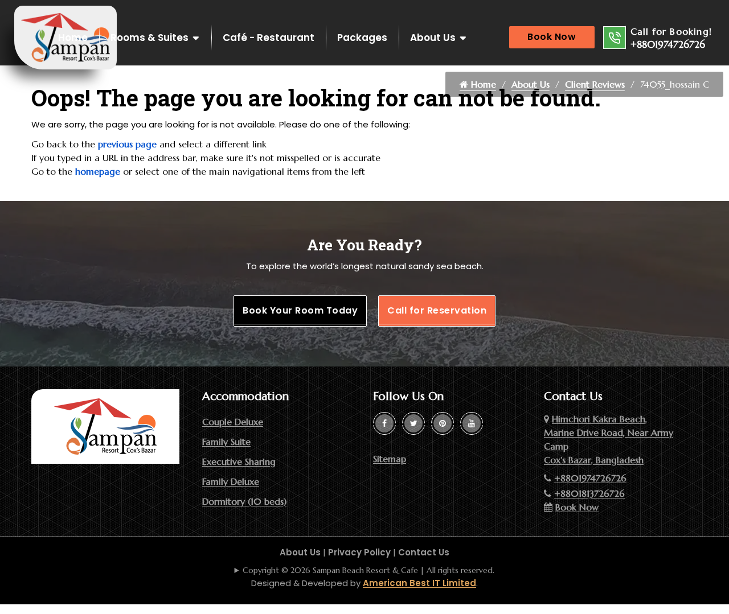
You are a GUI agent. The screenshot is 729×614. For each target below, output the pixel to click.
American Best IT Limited (419, 583)
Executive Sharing (239, 461)
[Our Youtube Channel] (471, 423)
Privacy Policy (359, 552)
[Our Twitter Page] (413, 423)
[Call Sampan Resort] (614, 37)
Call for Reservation (436, 310)
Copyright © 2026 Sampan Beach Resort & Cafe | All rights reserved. (368, 570)
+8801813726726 (589, 493)
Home (73, 37)
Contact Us (423, 552)
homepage (97, 171)
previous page (127, 144)
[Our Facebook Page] (384, 423)
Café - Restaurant (268, 37)
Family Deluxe (230, 481)
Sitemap (389, 458)
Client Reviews (595, 84)
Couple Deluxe (232, 421)
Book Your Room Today (300, 310)
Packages (362, 37)
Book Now (551, 36)
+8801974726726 (667, 44)
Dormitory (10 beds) (244, 501)
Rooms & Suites (149, 37)
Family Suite (226, 441)
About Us (433, 37)
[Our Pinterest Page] (442, 423)
